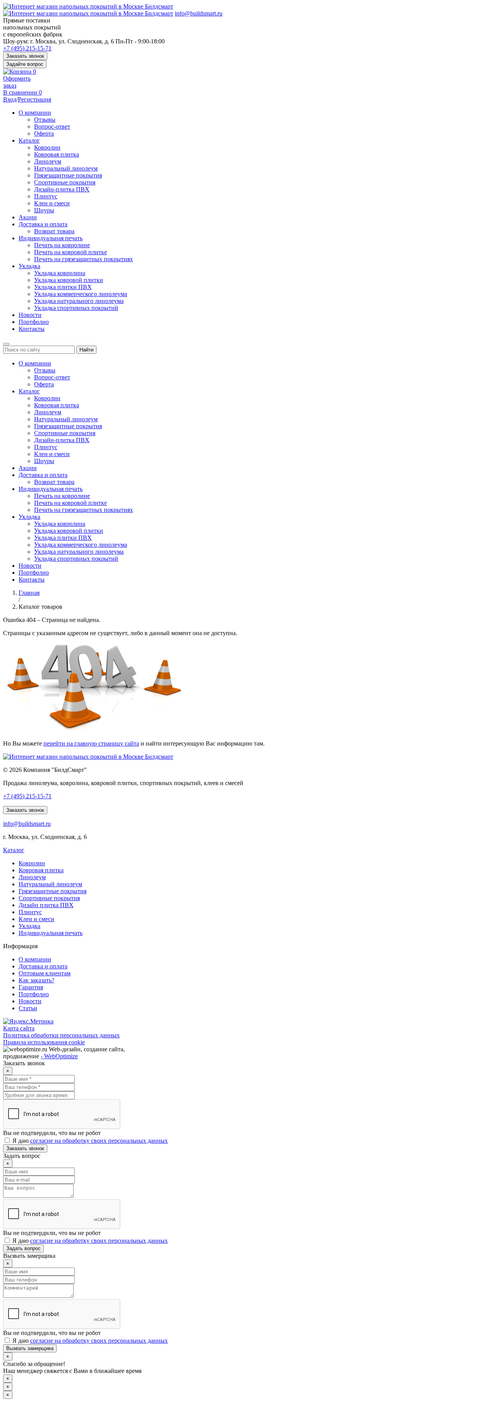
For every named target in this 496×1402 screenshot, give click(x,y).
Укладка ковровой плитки (68, 280)
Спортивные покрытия (64, 182)
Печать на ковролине (62, 245)
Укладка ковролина (59, 273)
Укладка (29, 266)
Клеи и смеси (52, 203)
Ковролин (47, 147)
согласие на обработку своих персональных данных (99, 1140)
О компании (35, 112)
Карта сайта (18, 1028)
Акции (28, 217)
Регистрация (34, 99)
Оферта (44, 133)
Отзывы (44, 119)
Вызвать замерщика (29, 1348)
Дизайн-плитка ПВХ (62, 189)
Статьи (28, 1008)
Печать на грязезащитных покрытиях (83, 259)
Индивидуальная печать (51, 238)
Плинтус (45, 196)
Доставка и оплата (43, 224)
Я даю (89, 1140)
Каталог (29, 140)
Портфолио (34, 322)
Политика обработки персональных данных (61, 1035)
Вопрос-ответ (52, 126)
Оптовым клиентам (45, 973)
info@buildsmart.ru (198, 13)
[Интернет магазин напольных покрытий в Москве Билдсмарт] (88, 6)
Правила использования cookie (44, 1042)
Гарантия (31, 987)
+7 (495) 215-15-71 (27, 48)
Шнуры (44, 210)
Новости (30, 315)
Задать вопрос (23, 1248)
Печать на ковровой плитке (70, 252)
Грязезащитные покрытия (68, 175)
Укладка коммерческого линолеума (80, 294)
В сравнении (22, 92)
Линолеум (47, 161)
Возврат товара (54, 231)
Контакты (32, 329)
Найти (86, 350)
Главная (29, 592)
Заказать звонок (25, 56)
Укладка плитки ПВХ (63, 287)
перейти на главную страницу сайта (91, 743)
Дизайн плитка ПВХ (46, 905)
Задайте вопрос (24, 64)
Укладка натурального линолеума (79, 301)
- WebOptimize (59, 1056)
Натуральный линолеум (66, 168)
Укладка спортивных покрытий (76, 308)
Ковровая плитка (56, 154)
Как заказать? (36, 980)
